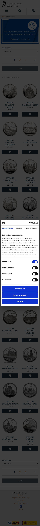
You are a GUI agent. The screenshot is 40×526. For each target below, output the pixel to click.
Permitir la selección (20, 295)
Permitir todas (20, 289)
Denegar (20, 301)
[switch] (35, 267)
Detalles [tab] (19, 228)
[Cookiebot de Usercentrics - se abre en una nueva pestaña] (29, 223)
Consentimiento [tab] (7, 228)
